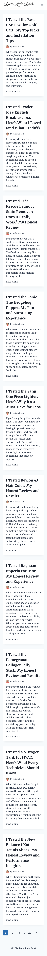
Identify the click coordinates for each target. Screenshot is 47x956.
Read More (13, 92)
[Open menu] (41, 5)
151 (29, 932)
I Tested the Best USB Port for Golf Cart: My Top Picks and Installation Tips (22, 30)
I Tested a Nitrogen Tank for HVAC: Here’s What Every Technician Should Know (22, 762)
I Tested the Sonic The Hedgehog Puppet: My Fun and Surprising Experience (21, 307)
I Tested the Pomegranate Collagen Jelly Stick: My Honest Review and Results (23, 665)
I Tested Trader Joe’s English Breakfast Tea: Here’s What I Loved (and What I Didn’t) (23, 117)
